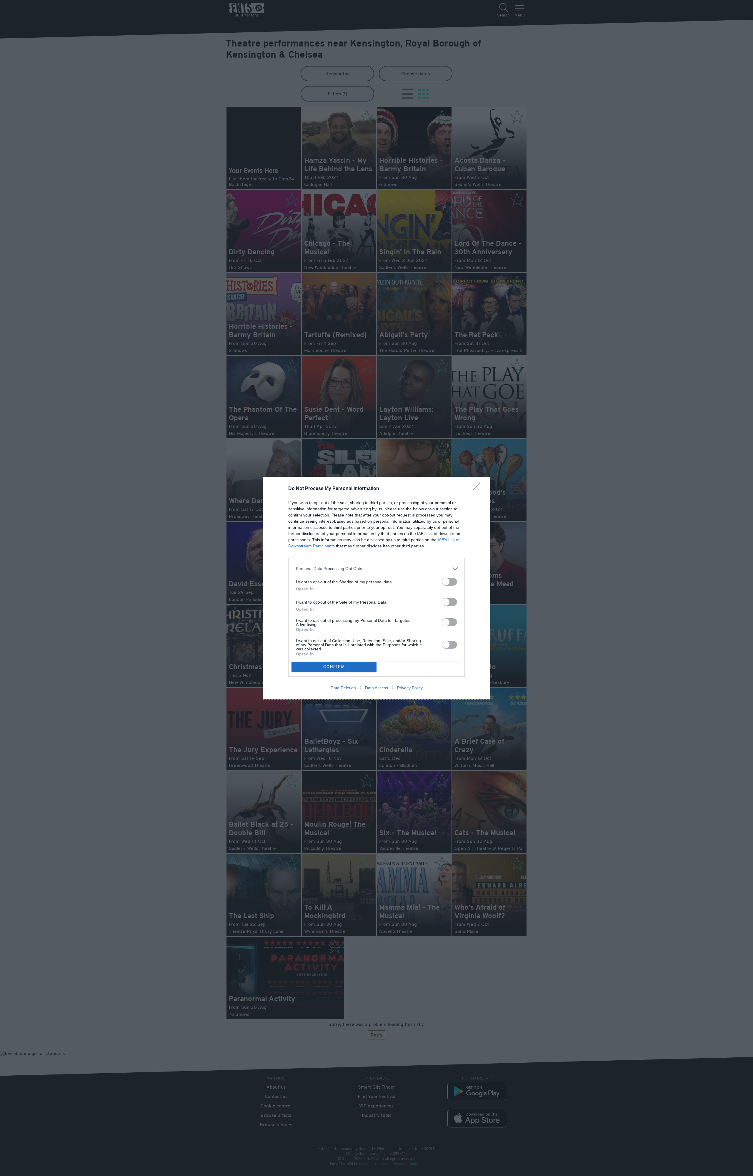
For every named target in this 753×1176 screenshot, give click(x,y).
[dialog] (376, 588)
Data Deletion (343, 687)
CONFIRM (334, 667)
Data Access (376, 687)
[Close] (478, 488)
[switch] (449, 582)
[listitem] (376, 569)
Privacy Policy (410, 687)
